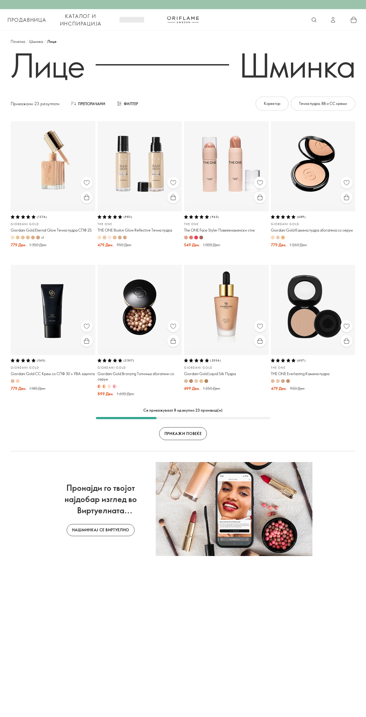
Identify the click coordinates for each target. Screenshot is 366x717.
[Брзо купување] (87, 197)
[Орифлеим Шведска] (183, 19)
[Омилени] (87, 183)
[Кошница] (353, 19)
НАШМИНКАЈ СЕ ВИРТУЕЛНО (100, 529)
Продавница (27, 20)
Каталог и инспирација (81, 20)
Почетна (18, 41)
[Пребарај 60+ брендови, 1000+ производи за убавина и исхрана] (314, 20)
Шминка (36, 41)
